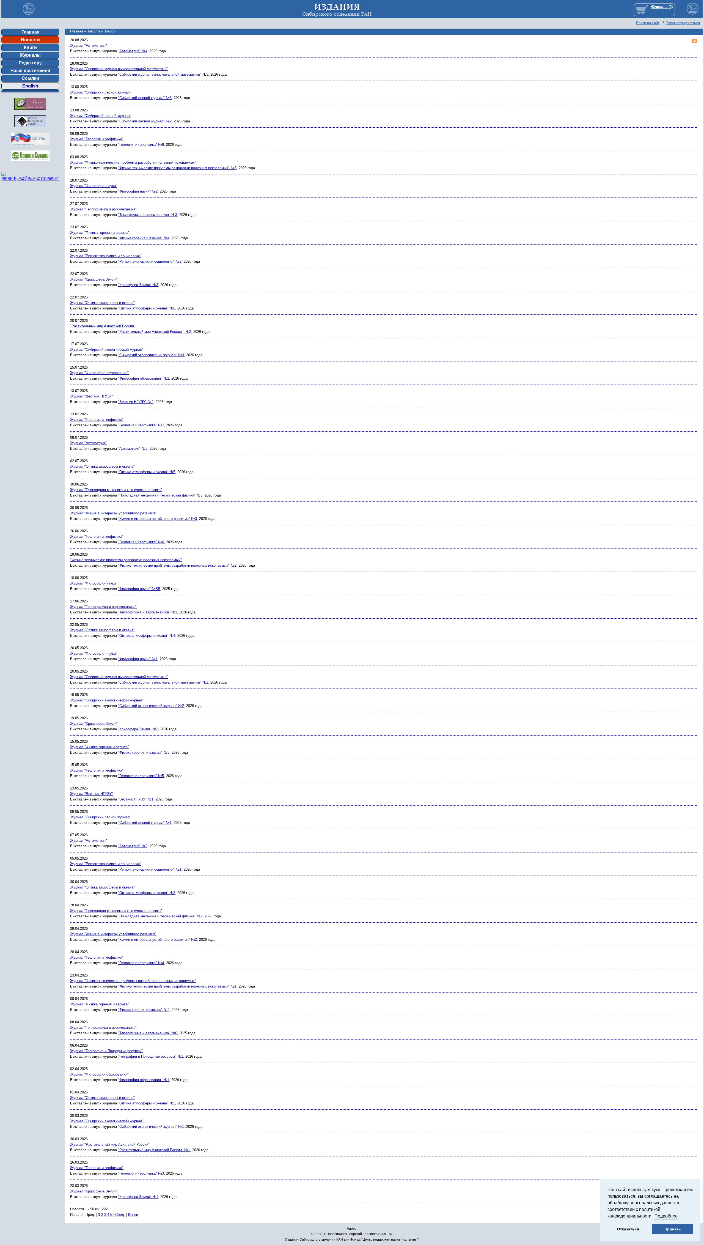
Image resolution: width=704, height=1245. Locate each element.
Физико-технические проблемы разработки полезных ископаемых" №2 (178, 565)
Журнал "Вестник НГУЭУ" (91, 396)
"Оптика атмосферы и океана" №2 (146, 1103)
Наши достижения (30, 70)
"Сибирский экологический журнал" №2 (151, 706)
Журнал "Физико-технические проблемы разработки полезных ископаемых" (133, 162)
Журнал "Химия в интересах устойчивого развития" (113, 513)
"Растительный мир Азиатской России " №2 (154, 332)
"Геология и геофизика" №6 (141, 542)
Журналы (30, 55)
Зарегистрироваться (683, 23)
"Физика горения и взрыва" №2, (144, 1010)
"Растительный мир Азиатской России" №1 (154, 1150)
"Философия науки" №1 (138, 659)
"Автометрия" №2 (132, 846)
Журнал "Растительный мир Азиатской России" (110, 1144)
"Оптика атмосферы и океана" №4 (146, 636)
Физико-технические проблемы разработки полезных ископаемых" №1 (178, 986)
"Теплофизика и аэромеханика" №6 (147, 1033)
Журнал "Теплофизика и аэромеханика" (103, 209)
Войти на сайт (647, 23)
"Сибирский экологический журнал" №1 (151, 1127)
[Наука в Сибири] (30, 162)
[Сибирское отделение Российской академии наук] (30, 146)
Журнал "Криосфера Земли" (94, 279)
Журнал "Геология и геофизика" (96, 139)
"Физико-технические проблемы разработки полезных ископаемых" (126, 560)
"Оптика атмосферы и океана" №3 (146, 893)
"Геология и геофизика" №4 (141, 963)
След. (120, 1215)
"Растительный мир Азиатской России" (102, 326)
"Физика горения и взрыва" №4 (143, 238)
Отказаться (628, 1229)
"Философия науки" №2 (138, 191)
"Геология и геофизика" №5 (141, 776)
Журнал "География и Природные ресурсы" (106, 1051)
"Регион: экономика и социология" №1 (150, 869)
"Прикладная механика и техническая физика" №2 (160, 916)
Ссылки (30, 78)
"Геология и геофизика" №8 (141, 144)
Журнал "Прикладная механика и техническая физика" (116, 490)
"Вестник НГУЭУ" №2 (135, 402)
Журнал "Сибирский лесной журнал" (100, 92)
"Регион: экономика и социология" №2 (150, 261)
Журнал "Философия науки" (93, 186)
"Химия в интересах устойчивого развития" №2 (157, 939)
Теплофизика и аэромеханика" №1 (148, 612)
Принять (672, 1229)
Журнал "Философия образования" (99, 373)
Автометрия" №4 (133, 51)
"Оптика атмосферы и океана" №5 (146, 472)
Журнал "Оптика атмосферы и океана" (102, 303)
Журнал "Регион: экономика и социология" (105, 256)
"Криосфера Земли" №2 (138, 729)
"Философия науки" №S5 (139, 589)
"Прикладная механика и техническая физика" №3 (160, 495)
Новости (30, 39)
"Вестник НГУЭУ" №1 (135, 799)
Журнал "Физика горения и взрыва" (99, 233)
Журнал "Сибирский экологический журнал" (107, 349)
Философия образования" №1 (144, 1080)
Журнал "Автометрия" (88, 45)
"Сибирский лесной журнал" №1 (145, 823)
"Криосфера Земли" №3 (138, 285)
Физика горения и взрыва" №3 (144, 752)
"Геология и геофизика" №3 (141, 1173)
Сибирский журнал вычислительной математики (159, 74)
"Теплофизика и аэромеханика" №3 (147, 215)
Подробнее (666, 1216)
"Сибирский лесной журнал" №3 (145, 98)
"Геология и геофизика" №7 (141, 425)
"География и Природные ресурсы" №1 (150, 1056)
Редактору (30, 63)
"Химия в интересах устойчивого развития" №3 (157, 519)
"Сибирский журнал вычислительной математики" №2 (163, 682)
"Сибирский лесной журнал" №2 (145, 121)
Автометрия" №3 (133, 448)
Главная (30, 32)
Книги (30, 47)
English (30, 86)
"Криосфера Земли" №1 (138, 1197)
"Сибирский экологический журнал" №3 (151, 355)
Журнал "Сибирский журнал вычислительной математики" (119, 69)
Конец (133, 1215)
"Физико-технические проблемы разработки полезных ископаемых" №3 (177, 168)
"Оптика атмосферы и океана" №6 (146, 308)
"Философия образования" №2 (143, 378)
